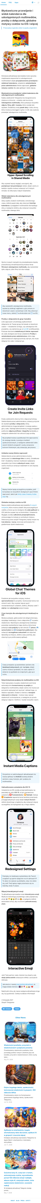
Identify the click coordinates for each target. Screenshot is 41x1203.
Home (3, 2)
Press (22, 1200)
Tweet (17, 1009)
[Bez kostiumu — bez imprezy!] (20, 379)
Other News (20, 1018)
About (13, 1200)
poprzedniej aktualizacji (24, 984)
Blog (17, 1200)
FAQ (10, 2)
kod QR (25, 329)
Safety (28, 1200)
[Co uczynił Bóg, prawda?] (20, 939)
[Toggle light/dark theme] (38, 2)
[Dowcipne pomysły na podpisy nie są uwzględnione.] (20, 736)
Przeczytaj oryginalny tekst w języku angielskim (20, 28)
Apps (16, 2)
